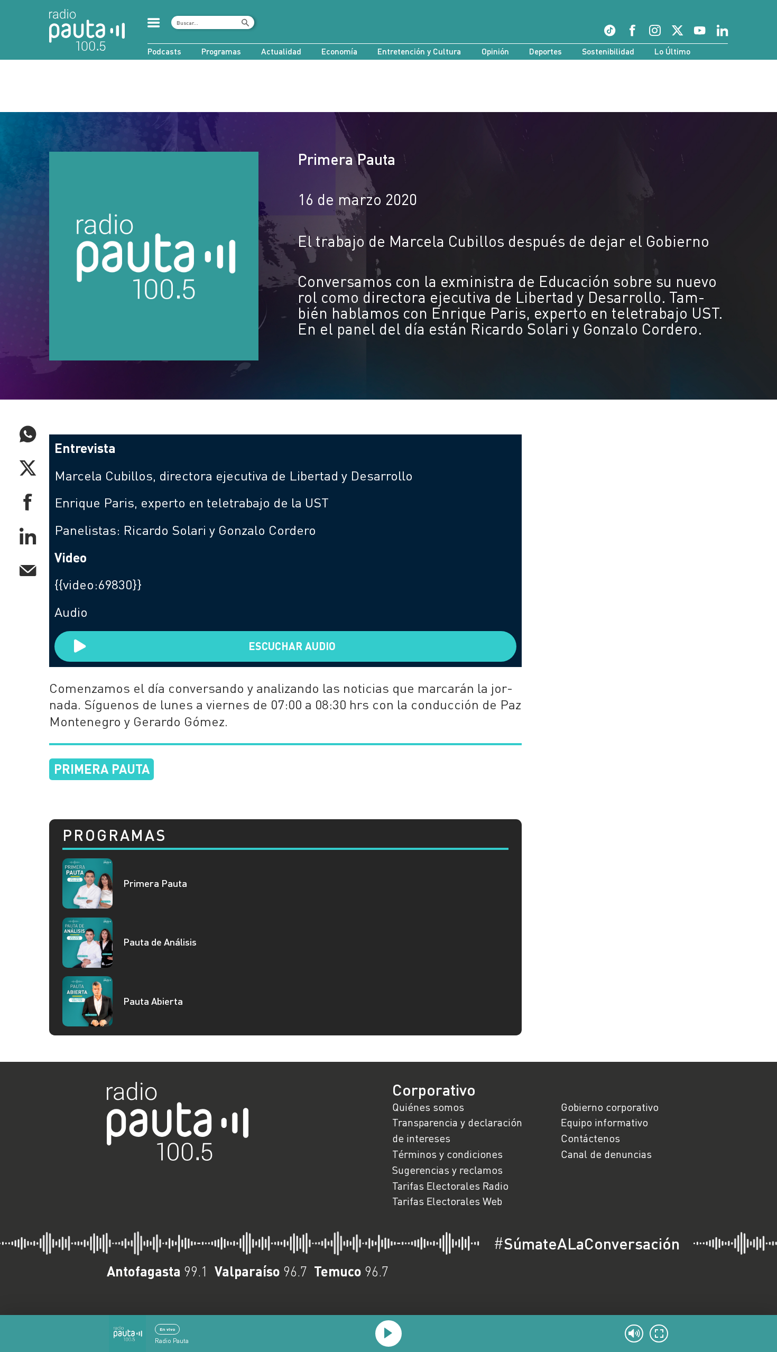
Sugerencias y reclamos (447, 1169)
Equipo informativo (604, 1122)
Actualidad (281, 51)
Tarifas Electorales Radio (450, 1185)
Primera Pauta (346, 159)
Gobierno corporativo (610, 1106)
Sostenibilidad (608, 51)
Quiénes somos (428, 1106)
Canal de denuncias (606, 1153)
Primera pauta (102, 768)
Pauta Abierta (153, 1001)
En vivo (167, 1329)
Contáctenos (590, 1138)
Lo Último (672, 51)
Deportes (545, 51)
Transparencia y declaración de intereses (457, 1130)
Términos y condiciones (447, 1153)
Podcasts (164, 51)
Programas (221, 51)
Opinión (495, 51)
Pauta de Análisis (160, 942)
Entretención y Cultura (419, 51)
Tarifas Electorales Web (447, 1200)
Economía (339, 51)
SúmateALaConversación (587, 1244)
